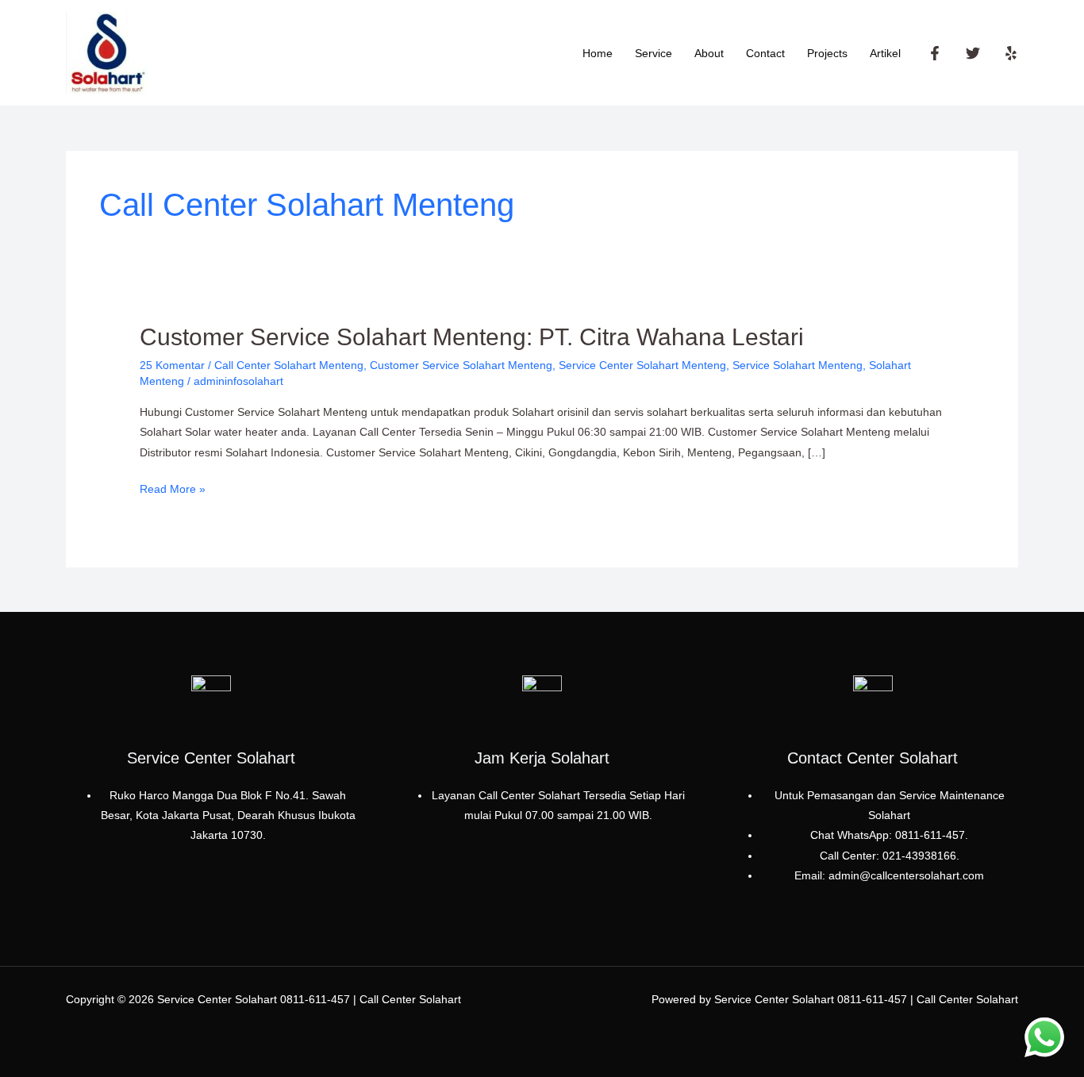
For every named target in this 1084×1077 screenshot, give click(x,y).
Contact (765, 53)
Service (653, 53)
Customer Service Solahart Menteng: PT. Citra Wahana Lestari (472, 337)
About (709, 53)
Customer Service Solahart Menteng (461, 365)
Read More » (173, 487)
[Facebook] (935, 53)
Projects (827, 53)
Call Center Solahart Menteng (288, 365)
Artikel (885, 53)
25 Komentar (172, 365)
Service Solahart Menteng (797, 365)
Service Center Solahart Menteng (642, 365)
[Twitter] (973, 53)
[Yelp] (1011, 53)
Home (597, 53)
